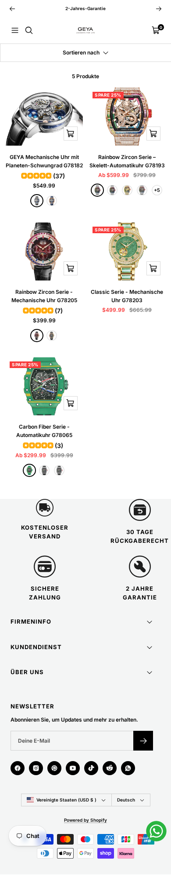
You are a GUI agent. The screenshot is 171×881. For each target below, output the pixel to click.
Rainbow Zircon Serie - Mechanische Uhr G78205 (44, 296)
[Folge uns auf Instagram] (36, 768)
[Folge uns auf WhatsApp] (128, 768)
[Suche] (29, 30)
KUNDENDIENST (36, 646)
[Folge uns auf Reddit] (110, 768)
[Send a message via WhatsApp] (156, 831)
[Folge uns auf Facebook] (18, 768)
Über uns (27, 671)
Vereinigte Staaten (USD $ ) (66, 799)
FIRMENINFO (31, 621)
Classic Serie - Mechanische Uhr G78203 (127, 296)
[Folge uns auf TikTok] (91, 768)
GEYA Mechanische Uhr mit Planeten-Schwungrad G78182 (44, 161)
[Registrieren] (143, 741)
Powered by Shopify (85, 820)
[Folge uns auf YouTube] (73, 768)
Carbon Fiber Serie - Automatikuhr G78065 (44, 430)
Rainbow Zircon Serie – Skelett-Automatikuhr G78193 (127, 161)
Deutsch (126, 799)
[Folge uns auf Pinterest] (54, 768)
